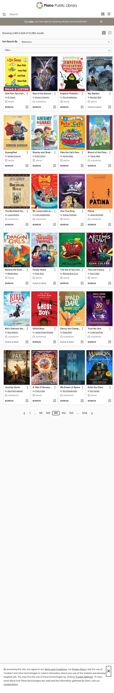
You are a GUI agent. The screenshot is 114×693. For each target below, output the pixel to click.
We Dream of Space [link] (70, 387)
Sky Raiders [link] (93, 93)
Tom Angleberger (70, 97)
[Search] (4, 14)
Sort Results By (10, 41)
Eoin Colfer (94, 273)
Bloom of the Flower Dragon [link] (98, 152)
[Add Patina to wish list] (109, 225)
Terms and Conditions (56, 669)
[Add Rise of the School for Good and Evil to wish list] (54, 107)
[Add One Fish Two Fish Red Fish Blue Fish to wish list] (27, 107)
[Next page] (92, 413)
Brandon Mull (95, 97)
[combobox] (51, 14)
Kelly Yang (39, 273)
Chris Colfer (40, 391)
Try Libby (29, 21)
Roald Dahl (67, 332)
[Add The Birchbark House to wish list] (27, 225)
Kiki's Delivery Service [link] (15, 328)
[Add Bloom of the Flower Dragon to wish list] (109, 166)
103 (71, 413)
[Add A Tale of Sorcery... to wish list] (54, 401)
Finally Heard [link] (39, 270)
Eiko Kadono (13, 332)
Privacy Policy (79, 669)
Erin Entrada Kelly (70, 391)
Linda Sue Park (96, 332)
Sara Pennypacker (15, 391)
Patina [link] (91, 211)
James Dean (68, 156)
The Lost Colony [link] (96, 270)
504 (84, 413)
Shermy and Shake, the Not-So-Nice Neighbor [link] (43, 152)
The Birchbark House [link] (15, 211)
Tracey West (95, 156)
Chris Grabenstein (42, 215)
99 (40, 413)
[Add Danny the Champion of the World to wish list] (82, 342)
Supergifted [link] (11, 152)
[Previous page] (24, 413)
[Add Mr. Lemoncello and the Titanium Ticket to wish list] (54, 225)
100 (48, 413)
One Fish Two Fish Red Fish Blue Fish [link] (15, 93)
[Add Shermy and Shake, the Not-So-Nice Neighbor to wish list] (54, 166)
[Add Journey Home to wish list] (27, 401)
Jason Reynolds (96, 215)
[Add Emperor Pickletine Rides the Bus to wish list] (82, 107)
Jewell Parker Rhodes (44, 332)
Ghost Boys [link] (38, 328)
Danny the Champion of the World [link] (70, 328)
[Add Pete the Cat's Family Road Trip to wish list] (82, 166)
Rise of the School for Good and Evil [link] (43, 93)
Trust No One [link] (94, 328)
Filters (7, 50)
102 (64, 413)
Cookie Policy (11, 684)
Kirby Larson (40, 156)
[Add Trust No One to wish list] (109, 342)
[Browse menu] (109, 14)
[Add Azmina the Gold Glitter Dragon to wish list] (27, 283)
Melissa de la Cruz (70, 273)
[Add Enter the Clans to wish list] (109, 401)
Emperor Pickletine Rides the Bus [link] (70, 93)
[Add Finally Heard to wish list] (54, 283)
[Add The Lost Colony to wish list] (109, 283)
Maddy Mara (13, 273)
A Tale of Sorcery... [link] (42, 387)
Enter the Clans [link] (95, 387)
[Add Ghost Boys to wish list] (54, 342)
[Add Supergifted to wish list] (27, 166)
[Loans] (103, 14)
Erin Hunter (94, 391)
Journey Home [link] (12, 387)
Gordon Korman (14, 156)
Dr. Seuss (11, 97)
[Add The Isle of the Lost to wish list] (82, 283)
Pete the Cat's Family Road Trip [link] (70, 152)
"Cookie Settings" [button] (84, 676)
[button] (104, 33)
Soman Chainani (42, 97)
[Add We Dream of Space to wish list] (82, 401)
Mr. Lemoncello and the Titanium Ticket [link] (43, 211)
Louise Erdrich (13, 215)
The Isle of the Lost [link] (70, 270)
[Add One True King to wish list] (82, 225)
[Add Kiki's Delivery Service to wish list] (27, 342)
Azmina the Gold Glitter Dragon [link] (15, 270)
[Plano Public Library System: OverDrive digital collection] (57, 5)
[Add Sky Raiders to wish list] (109, 107)
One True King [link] (67, 211)
